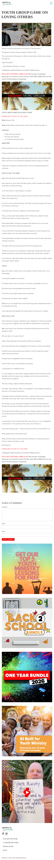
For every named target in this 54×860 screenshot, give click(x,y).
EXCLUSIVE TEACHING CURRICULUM (15, 74)
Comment (5, 507)
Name (3, 523)
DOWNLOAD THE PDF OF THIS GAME (15, 116)
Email (3, 531)
